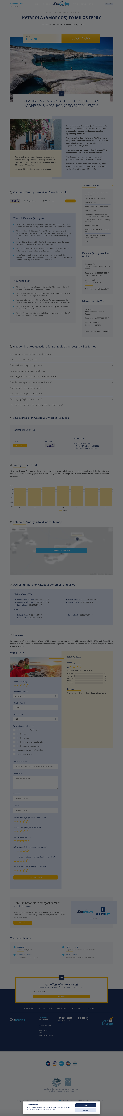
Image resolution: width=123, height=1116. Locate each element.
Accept (86, 1105)
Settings (85, 1110)
